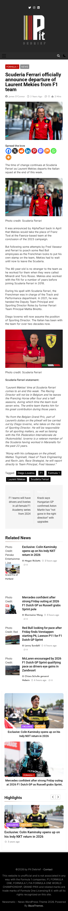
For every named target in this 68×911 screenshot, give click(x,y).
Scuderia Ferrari (40, 479)
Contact (47, 869)
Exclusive (27, 726)
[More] (8, 157)
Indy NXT (40, 726)
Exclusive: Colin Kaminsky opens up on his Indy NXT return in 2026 (39, 551)
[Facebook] (8, 151)
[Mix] (47, 151)
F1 (41, 473)
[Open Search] (58, 55)
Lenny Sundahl (32, 645)
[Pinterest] (34, 151)
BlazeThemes (35, 905)
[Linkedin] (28, 151)
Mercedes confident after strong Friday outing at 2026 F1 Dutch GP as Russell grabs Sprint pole (34, 784)
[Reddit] (21, 151)
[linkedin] (38, 8)
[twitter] (29, 8)
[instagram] (34, 8)
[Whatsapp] (53, 151)
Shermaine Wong (34, 615)
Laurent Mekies (16, 479)
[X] (15, 151)
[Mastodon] (41, 151)
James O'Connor (17, 96)
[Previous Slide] (53, 797)
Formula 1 (12, 66)
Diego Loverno (26, 473)
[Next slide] (58, 797)
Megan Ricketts (32, 560)
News (24, 66)
